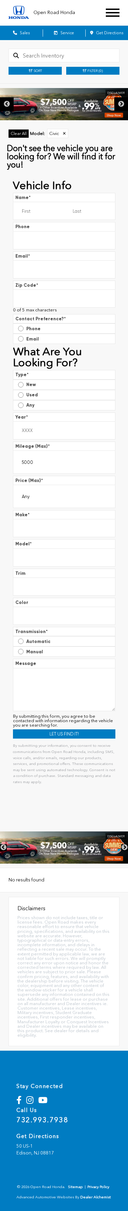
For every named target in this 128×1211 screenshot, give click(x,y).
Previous (7, 104)
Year (21, 417)
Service (66, 32)
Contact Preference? (40, 319)
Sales (24, 32)
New (31, 384)
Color (21, 602)
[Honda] (19, 13)
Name (23, 197)
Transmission (31, 631)
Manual (34, 652)
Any (30, 405)
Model (23, 544)
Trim (20, 573)
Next (121, 104)
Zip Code (26, 285)
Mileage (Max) (32, 446)
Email (22, 256)
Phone (22, 227)
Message (25, 663)
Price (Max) (29, 480)
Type (22, 375)
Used (32, 395)
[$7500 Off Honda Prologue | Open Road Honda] (64, 104)
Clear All (19, 133)
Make (22, 515)
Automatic (38, 641)
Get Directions (109, 32)
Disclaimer (116, 93)
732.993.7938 (42, 1119)
